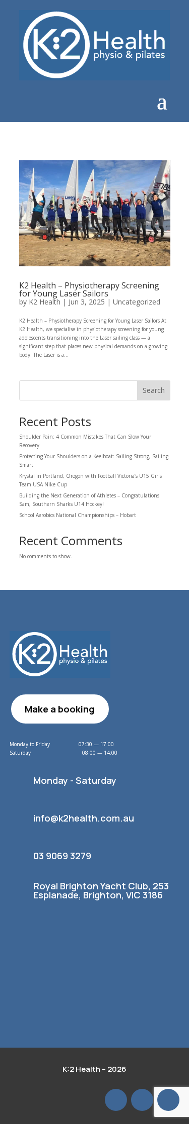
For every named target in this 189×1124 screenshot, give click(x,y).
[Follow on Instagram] (168, 1100)
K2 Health (44, 301)
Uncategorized (136, 301)
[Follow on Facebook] (142, 1100)
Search (154, 390)
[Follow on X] (116, 1100)
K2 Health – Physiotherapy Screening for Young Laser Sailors (89, 289)
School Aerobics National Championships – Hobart (78, 515)
